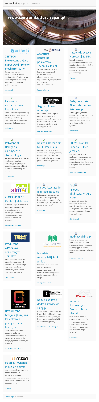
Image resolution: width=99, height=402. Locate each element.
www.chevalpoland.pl (77, 172)
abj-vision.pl (74, 219)
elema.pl (72, 78)
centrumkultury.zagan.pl (16, 3)
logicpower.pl (10, 128)
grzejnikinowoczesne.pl (14, 348)
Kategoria (36, 3)
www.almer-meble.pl (13, 225)
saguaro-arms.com (44, 132)
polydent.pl (9, 176)
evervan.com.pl (75, 337)
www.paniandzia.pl (44, 283)
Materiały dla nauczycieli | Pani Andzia (47, 257)
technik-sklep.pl (43, 90)
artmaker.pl (73, 130)
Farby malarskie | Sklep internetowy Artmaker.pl (80, 105)
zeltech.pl (9, 90)
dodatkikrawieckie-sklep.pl (47, 327)
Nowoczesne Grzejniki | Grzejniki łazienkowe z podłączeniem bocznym (16, 319)
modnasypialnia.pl (80, 236)
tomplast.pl (9, 277)
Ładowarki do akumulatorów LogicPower (14, 105)
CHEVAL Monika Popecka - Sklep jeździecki (78, 147)
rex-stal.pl (41, 165)
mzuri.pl (8, 388)
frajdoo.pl (41, 210)
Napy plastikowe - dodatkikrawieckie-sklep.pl (48, 304)
